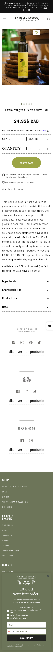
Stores (6, 541)
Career (6, 546)
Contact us (8, 536)
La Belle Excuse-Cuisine (14, 487)
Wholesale (7, 556)
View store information (12, 189)
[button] (4, 18)
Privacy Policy (20, 646)
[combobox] (11, 631)
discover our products (26, 352)
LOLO (4, 492)
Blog (4, 531)
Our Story (7, 526)
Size (6, 139)
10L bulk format (28, 266)
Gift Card (7, 507)
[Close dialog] (48, 576)
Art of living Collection (15, 502)
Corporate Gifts (10, 551)
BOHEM (5, 497)
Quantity (11, 148)
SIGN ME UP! (26, 638)
